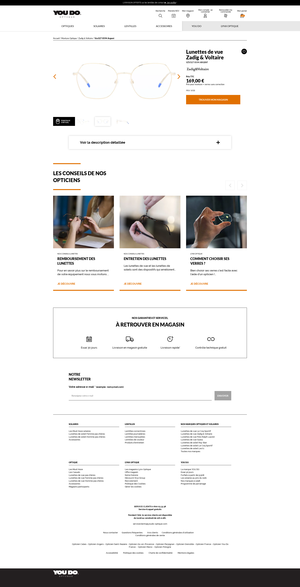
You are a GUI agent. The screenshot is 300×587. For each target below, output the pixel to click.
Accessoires (164, 26)
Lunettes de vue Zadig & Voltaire (196, 434)
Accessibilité (112, 553)
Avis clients (152, 532)
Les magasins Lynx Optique (138, 469)
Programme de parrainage (193, 484)
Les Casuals (74, 472)
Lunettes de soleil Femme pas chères (87, 434)
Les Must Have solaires (80, 431)
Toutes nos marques (190, 451)
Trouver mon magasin (213, 99)
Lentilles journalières (135, 434)
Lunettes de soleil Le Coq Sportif (196, 445)
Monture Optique (69, 38)
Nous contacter (110, 532)
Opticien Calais (79, 544)
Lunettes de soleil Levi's (192, 448)
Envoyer (222, 395)
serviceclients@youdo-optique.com (150, 524)
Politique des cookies (133, 553)
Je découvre (66, 283)
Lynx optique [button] (229, 26)
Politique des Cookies (135, 484)
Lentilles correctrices (135, 431)
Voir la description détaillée (102, 142)
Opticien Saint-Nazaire (116, 544)
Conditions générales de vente (150, 535)
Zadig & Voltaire (85, 38)
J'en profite (171, 3)
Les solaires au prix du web (194, 478)
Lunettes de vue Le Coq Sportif (196, 431)
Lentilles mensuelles (135, 437)
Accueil (56, 38)
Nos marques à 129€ (190, 481)
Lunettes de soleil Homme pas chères (87, 437)
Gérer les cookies (133, 486)
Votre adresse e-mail (96, 387)
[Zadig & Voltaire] (216, 69)
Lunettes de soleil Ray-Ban (194, 442)
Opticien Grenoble (185, 544)
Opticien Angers (96, 544)
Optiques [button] (67, 26)
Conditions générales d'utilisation (178, 532)
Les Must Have (76, 469)
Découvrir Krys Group (135, 478)
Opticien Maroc (145, 547)
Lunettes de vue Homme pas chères (86, 481)
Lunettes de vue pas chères (82, 475)
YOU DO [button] (196, 26)
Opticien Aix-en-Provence (141, 544)
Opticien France (203, 544)
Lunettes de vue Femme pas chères (86, 478)
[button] (242, 13)
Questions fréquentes (132, 532)
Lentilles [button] (130, 26)
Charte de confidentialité (160, 553)
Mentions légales (186, 553)
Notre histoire (131, 475)
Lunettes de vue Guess (192, 439)
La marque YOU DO (190, 469)
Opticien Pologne (162, 547)
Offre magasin (131, 472)
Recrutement (131, 481)
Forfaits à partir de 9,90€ (192, 475)
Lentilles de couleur (134, 439)
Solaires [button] (99, 26)
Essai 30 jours (187, 472)
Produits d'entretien (134, 442)
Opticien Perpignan (165, 544)
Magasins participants (79, 486)
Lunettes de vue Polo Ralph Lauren (198, 437)
